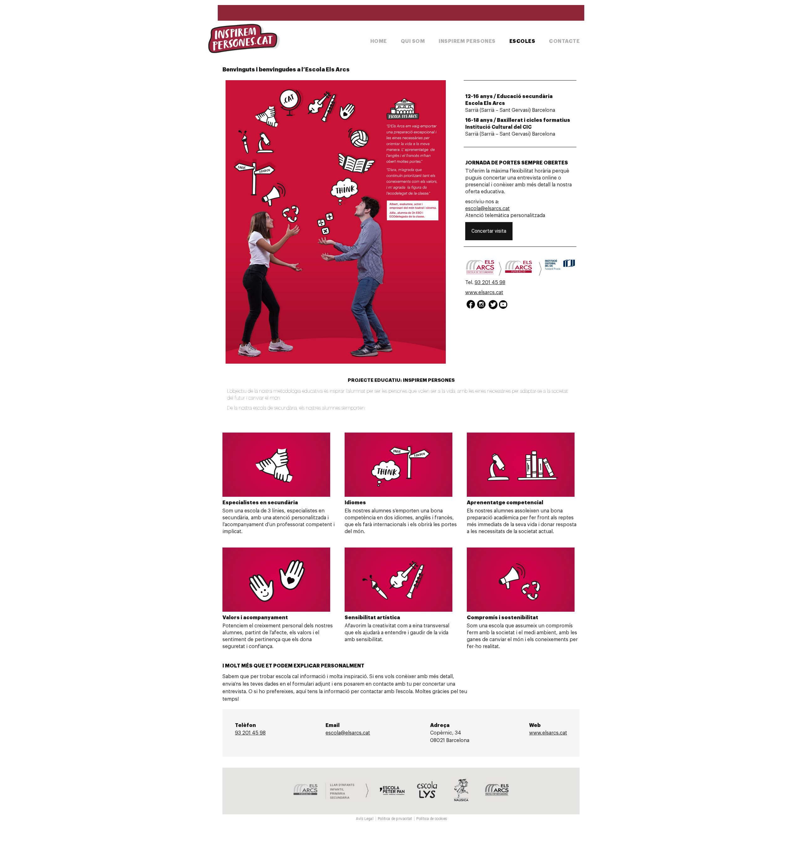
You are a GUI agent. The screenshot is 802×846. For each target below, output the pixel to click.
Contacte (564, 41)
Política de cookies (431, 819)
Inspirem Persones (467, 41)
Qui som (413, 41)
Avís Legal (364, 819)
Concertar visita (488, 231)
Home (378, 41)
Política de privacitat (395, 819)
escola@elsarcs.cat (487, 208)
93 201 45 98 (490, 282)
